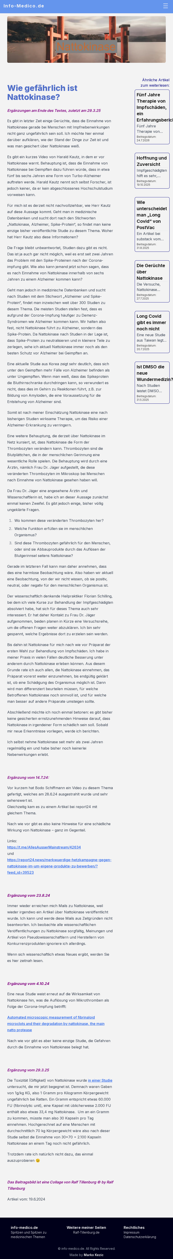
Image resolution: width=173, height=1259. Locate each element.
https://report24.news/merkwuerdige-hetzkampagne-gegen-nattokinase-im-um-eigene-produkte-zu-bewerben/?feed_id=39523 (59, 866)
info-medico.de (24, 1227)
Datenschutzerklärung (140, 1237)
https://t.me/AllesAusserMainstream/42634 (44, 847)
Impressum (131, 1232)
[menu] (165, 5)
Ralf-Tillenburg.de (86, 1232)
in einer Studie (100, 1080)
